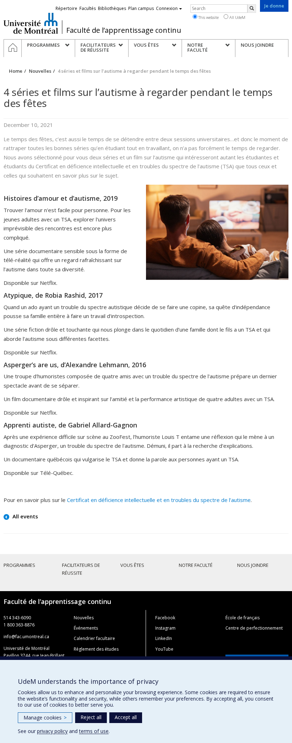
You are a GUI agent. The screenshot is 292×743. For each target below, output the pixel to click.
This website (208, 17)
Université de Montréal (31, 23)
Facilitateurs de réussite (81, 569)
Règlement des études (96, 649)
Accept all (126, 717)
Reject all (90, 717)
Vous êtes (132, 565)
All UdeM (236, 17)
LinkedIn (163, 638)
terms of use (94, 731)
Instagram (165, 628)
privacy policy (52, 731)
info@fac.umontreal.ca (26, 637)
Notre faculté (196, 565)
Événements (86, 628)
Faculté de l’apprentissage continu (123, 30)
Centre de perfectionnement (254, 628)
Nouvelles (40, 71)
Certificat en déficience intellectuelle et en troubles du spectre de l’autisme (159, 499)
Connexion (167, 8)
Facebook (165, 618)
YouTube (164, 649)
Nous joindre (252, 565)
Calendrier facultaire (94, 638)
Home (15, 71)
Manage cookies (45, 717)
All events (24, 516)
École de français (242, 618)
